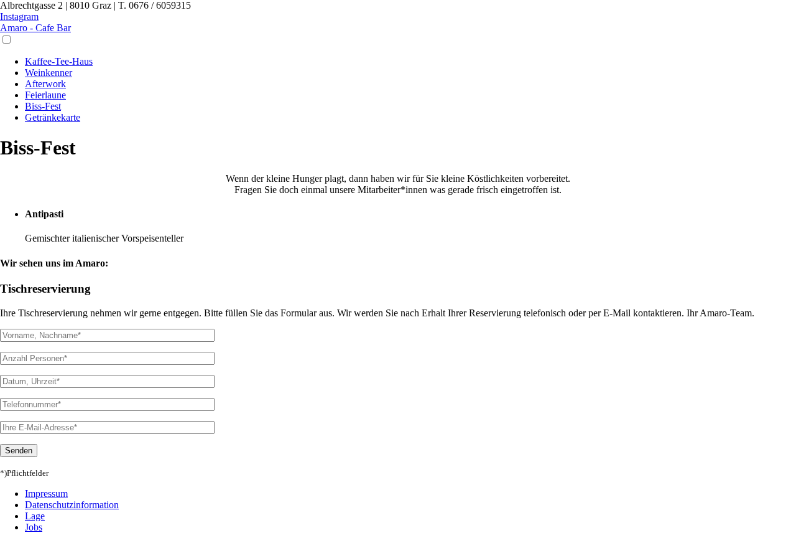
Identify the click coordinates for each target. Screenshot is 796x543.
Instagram (19, 16)
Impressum (46, 493)
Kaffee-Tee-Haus (59, 61)
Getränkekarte (52, 117)
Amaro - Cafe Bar (35, 27)
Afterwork (45, 83)
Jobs (33, 527)
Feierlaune (45, 95)
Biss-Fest (43, 106)
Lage (35, 516)
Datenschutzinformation (72, 504)
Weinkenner (48, 72)
